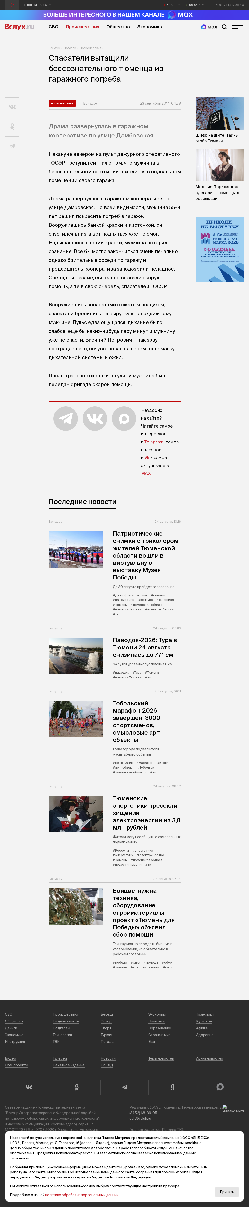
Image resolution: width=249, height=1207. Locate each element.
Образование (159, 1028)
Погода (107, 1042)
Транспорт (205, 1014)
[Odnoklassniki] (77, 1087)
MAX (146, 473)
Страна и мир (159, 1035)
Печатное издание (69, 1065)
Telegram (154, 441)
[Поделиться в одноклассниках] (12, 127)
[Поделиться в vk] (12, 107)
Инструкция (15, 1042)
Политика (156, 1021)
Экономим (157, 1014)
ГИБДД (107, 1065)
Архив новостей (209, 1058)
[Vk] (29, 1087)
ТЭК (56, 1042)
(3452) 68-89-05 (143, 1113)
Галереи (60, 1058)
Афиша (202, 1028)
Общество (118, 26)
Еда (151, 1042)
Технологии (62, 1035)
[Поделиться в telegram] (12, 146)
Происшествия (82, 26)
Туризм (106, 1035)
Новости (70, 47)
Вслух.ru (19, 27)
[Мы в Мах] (209, 27)
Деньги (11, 1028)
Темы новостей (161, 1058)
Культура (204, 1021)
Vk (146, 457)
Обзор (106, 1021)
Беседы (107, 1014)
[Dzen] (172, 1087)
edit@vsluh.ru (140, 1118)
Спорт (106, 1028)
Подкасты (61, 1028)
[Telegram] (124, 1087)
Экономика (149, 26)
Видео (10, 1058)
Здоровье (204, 1035)
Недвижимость (66, 1021)
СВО (53, 26)
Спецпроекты (16, 1065)
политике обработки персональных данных (81, 1195)
